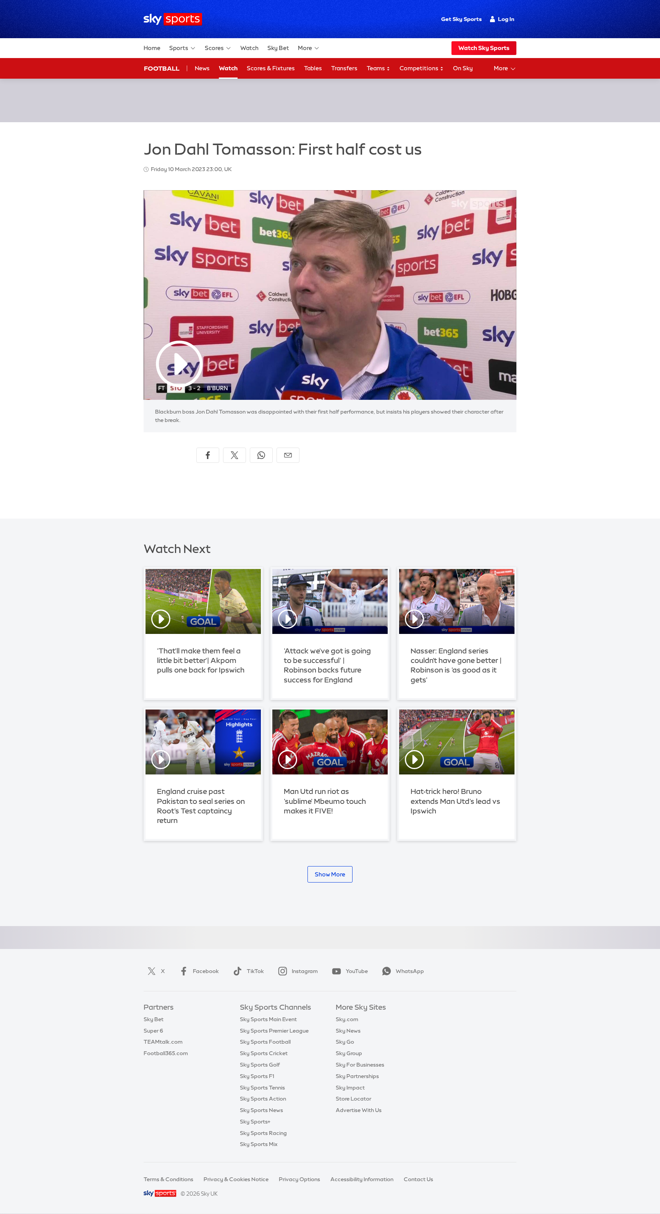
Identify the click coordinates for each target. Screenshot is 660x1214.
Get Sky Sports (461, 19)
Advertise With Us (359, 1110)
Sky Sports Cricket (264, 1053)
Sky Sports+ (255, 1121)
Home (152, 48)
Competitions (420, 68)
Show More (330, 874)
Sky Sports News (261, 1110)
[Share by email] (288, 455)
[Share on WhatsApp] (261, 455)
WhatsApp (410, 971)
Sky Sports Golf (260, 1064)
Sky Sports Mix (259, 1144)
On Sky (463, 68)
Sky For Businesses (360, 1064)
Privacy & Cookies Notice (236, 1179)
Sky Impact (350, 1087)
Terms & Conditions (168, 1179)
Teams (376, 68)
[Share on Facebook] (207, 455)
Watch (249, 48)
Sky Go (345, 1041)
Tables (313, 68)
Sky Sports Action (263, 1098)
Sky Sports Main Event (268, 1019)
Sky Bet (278, 48)
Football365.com (166, 1053)
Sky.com (347, 1019)
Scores (214, 48)
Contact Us (418, 1179)
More (305, 48)
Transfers (344, 68)
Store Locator (353, 1098)
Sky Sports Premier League (274, 1030)
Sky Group (349, 1053)
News (202, 68)
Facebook (206, 971)
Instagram (305, 971)
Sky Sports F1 (257, 1076)
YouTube (357, 971)
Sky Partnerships (357, 1076)
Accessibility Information (361, 1179)
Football (162, 68)
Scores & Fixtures (271, 68)
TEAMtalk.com (163, 1041)
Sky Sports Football (265, 1041)
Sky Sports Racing (263, 1133)
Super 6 (153, 1030)
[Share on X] (234, 455)
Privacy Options (299, 1179)
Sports (178, 48)
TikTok (255, 971)
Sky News (348, 1030)
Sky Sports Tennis (262, 1087)
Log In (506, 19)
